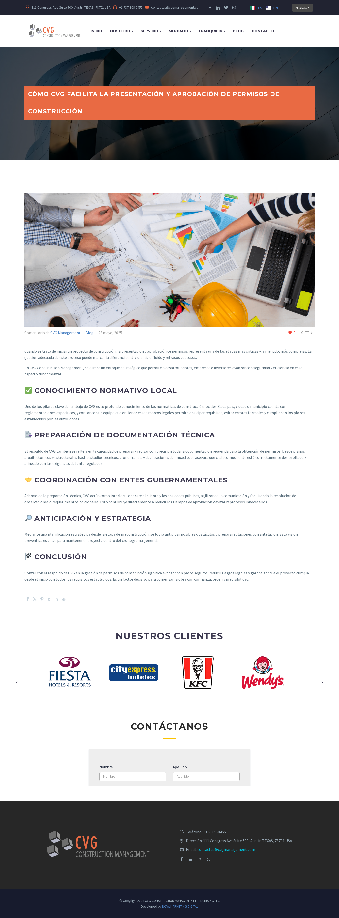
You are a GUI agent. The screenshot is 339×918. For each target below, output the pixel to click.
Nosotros (121, 31)
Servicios (151, 31)
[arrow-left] (17, 677)
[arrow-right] (322, 677)
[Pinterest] (42, 599)
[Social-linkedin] (218, 8)
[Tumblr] (49, 599)
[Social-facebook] (210, 8)
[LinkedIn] (56, 599)
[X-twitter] (208, 859)
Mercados (180, 31)
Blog (238, 31)
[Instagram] (234, 8)
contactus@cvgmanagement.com (226, 849)
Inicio (96, 31)
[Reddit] (64, 599)
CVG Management (65, 332)
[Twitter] (226, 8)
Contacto (263, 31)
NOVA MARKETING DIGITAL (180, 906)
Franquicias (212, 31)
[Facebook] (28, 599)
